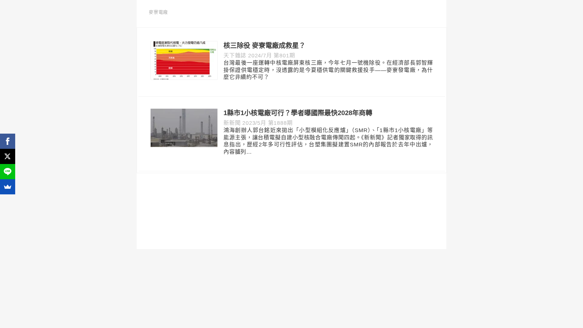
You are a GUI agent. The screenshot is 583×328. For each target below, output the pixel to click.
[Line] (7, 171)
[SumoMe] (7, 186)
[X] (7, 156)
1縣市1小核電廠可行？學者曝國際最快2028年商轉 (297, 113)
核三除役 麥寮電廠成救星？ (264, 45)
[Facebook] (7, 141)
